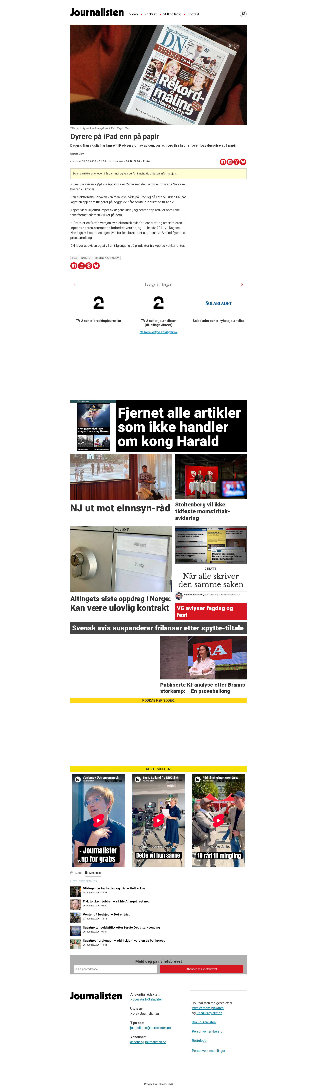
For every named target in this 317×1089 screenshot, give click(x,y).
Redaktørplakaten (209, 1013)
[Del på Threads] (236, 162)
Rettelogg (199, 1041)
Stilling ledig (172, 14)
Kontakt (193, 14)
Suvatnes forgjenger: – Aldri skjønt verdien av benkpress (124, 940)
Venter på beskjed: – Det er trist (106, 914)
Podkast (150, 14)
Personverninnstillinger (208, 1051)
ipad (74, 258)
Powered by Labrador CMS (158, 1084)
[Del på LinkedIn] (230, 162)
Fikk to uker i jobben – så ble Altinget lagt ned (116, 901)
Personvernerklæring (207, 1031)
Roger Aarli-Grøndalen (146, 999)
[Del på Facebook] (223, 162)
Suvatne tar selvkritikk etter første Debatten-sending (121, 927)
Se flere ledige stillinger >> (158, 332)
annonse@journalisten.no (148, 1042)
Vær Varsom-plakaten (208, 1008)
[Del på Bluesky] (243, 162)
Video (133, 14)
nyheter (86, 258)
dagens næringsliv (107, 258)
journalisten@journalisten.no (150, 1028)
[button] (74, 284)
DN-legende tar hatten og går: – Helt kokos (114, 888)
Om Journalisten (204, 1022)
